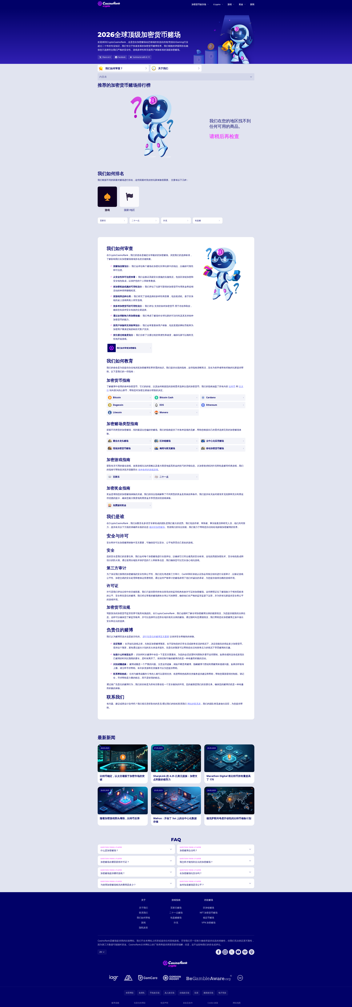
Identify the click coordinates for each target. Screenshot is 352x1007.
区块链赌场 (208, 907)
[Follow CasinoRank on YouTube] (238, 952)
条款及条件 (188, 1002)
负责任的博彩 (140, 1002)
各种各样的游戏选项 (148, 469)
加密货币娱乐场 (199, 4)
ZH (100, 952)
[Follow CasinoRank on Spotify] (245, 952)
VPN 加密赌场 (208, 922)
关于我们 (143, 907)
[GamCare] (147, 978)
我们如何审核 (143, 917)
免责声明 (164, 1002)
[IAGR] (113, 978)
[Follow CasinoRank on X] (231, 952)
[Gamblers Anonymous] (128, 978)
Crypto (216, 4)
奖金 (241, 4)
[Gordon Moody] (172, 978)
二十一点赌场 (176, 912)
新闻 (252, 4)
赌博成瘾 (115, 1002)
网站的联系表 (194, 703)
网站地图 (237, 1002)
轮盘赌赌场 (176, 917)
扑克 (176, 922)
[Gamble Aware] (209, 978)
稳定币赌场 (208, 917)
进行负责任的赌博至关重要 (156, 636)
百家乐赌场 (176, 907)
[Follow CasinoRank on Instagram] (225, 952)
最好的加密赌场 (157, 527)
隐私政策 (143, 927)
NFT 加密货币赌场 (209, 912)
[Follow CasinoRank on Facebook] (218, 952)
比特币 (232, 386)
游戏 (230, 4)
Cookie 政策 (213, 1002)
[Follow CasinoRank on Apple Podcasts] (251, 952)
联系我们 (143, 912)
